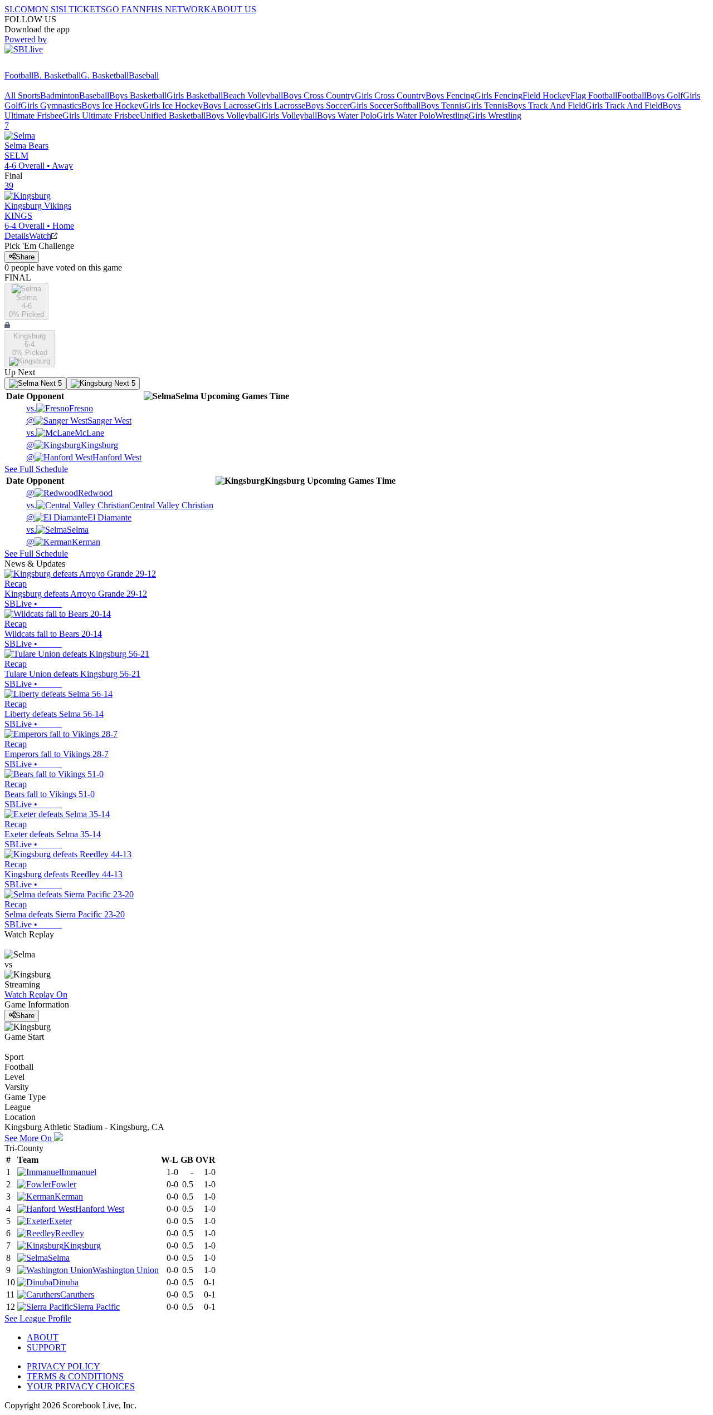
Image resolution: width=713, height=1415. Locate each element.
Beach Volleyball (253, 95)
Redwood (69, 493)
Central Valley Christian (119, 505)
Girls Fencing (498, 95)
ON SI (46, 9)
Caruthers (77, 1294)
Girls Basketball (195, 95)
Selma (57, 529)
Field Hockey (546, 95)
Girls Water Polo (406, 115)
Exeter (60, 1221)
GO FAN (122, 9)
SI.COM (19, 9)
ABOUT (42, 1337)
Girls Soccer (371, 105)
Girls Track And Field (623, 105)
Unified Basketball (173, 115)
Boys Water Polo (347, 115)
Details (16, 235)
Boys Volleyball (234, 115)
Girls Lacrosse (280, 105)
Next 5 (50, 383)
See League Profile (37, 1318)
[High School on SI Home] (47, 65)
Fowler (63, 1184)
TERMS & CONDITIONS (75, 1376)
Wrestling (451, 115)
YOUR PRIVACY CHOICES (81, 1386)
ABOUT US (233, 9)
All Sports (22, 95)
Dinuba (65, 1282)
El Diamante (78, 517)
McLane (65, 433)
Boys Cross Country (319, 95)
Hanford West (83, 457)
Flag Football (593, 95)
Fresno (59, 408)
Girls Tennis (486, 105)
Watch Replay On (35, 994)
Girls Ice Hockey (173, 105)
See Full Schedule (36, 469)
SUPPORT (46, 1347)
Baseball (144, 75)
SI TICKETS (82, 9)
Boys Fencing (450, 95)
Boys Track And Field (546, 105)
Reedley (69, 1233)
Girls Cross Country (390, 95)
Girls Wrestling (494, 115)
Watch (40, 235)
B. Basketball (57, 75)
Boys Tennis (443, 105)
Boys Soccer (327, 105)
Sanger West (78, 420)
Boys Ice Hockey (112, 105)
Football (18, 75)
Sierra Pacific (96, 1306)
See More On (29, 1138)
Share (25, 257)
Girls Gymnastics (51, 105)
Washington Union (125, 1270)
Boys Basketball (138, 95)
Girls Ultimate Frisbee (101, 115)
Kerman (63, 542)
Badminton (59, 95)
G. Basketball (105, 75)
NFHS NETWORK (175, 9)
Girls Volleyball (289, 115)
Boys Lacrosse (229, 105)
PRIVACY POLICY (63, 1366)
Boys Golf (664, 95)
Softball (407, 105)
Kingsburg (72, 445)
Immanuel (78, 1172)
